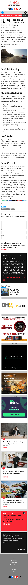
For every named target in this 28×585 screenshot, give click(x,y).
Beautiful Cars (21, 16)
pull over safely (17, 73)
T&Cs (16, 247)
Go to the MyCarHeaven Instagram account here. (14, 278)
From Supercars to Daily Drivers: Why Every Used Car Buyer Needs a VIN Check (13, 502)
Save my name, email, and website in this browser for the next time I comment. (12, 242)
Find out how (6, 524)
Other (3, 206)
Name (3, 230)
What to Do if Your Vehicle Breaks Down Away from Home (15, 292)
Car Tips (13, 208)
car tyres (15, 109)
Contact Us (14, 569)
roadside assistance (6, 143)
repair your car (17, 170)
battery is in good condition (12, 126)
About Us (14, 558)
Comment (4, 220)
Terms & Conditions (21, 549)
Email (2, 235)
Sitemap (14, 567)
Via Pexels (4, 65)
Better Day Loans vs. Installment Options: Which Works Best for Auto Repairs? (13, 472)
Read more (5, 448)
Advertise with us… (14, 562)
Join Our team (14, 560)
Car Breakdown (6, 208)
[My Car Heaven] (14, 3)
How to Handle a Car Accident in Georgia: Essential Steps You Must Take (13, 443)
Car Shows (15, 16)
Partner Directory (14, 564)
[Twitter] (9, 9)
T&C (14, 571)
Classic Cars (9, 16)
